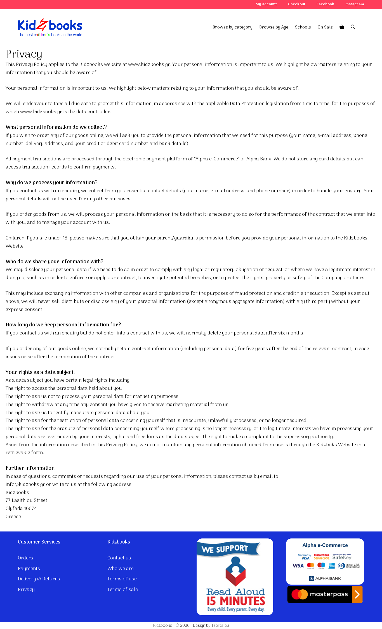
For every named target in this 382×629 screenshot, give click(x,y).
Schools (303, 27)
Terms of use (122, 579)
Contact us (119, 558)
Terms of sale (122, 590)
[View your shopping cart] (341, 27)
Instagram (354, 4)
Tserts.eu (220, 625)
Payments (29, 569)
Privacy (26, 590)
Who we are (120, 569)
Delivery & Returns (39, 579)
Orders (25, 558)
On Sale (325, 27)
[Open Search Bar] (353, 27)
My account (266, 4)
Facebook (325, 4)
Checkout (296, 4)
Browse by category (233, 27)
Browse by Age (273, 27)
